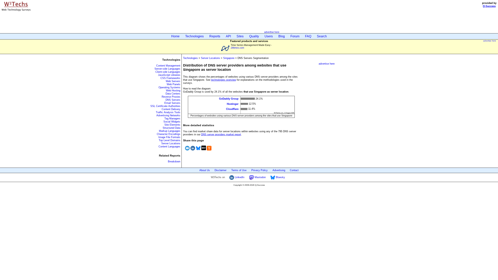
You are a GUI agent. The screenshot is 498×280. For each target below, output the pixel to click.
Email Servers (172, 103)
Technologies (194, 36)
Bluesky (280, 177)
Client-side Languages (167, 71)
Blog (281, 36)
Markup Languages (169, 131)
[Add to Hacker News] (209, 151)
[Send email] (187, 151)
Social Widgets (171, 121)
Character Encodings (168, 134)
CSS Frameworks (170, 78)
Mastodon (260, 177)
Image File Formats (169, 137)
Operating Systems (169, 87)
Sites (240, 36)
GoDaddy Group (228, 98)
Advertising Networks (168, 115)
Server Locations (170, 143)
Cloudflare (232, 109)
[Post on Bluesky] (198, 151)
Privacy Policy (259, 170)
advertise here (271, 32)
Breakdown (174, 161)
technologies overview (223, 79)
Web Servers (173, 81)
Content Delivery (171, 109)
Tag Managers (172, 118)
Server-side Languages (167, 68)
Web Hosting (173, 90)
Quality (254, 36)
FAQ (308, 36)
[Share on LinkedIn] (193, 151)
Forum (294, 36)
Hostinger (232, 103)
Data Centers (173, 93)
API (228, 36)
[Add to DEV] (203, 151)
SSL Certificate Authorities (165, 106)
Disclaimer (220, 170)
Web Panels (173, 84)
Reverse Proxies (171, 96)
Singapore (228, 58)
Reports (214, 36)
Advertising (279, 170)
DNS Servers (173, 99)
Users (269, 36)
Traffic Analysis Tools (168, 112)
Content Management (168, 65)
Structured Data (171, 127)
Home (175, 36)
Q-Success (489, 6)
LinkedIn (239, 177)
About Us (204, 170)
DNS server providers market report (221, 134)
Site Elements (172, 124)
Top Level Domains (169, 140)
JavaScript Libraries (169, 75)
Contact (294, 170)
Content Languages (169, 146)
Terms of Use (238, 170)
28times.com (237, 47)
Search (322, 36)
